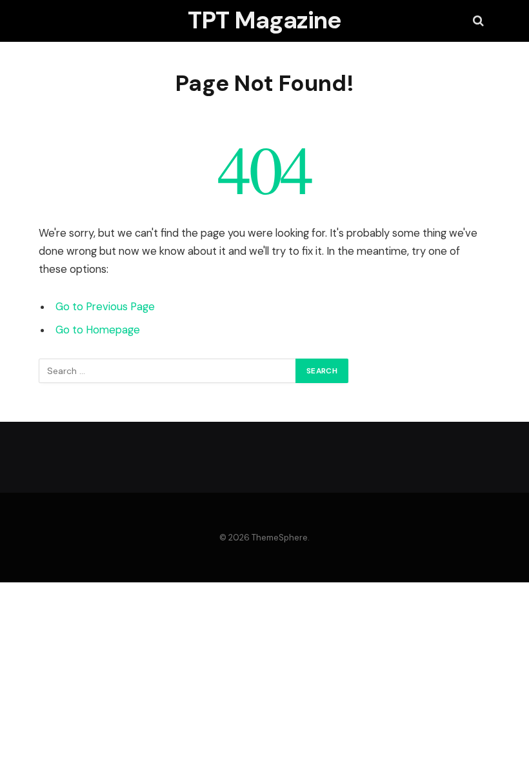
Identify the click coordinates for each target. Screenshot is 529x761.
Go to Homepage (97, 330)
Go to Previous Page (105, 306)
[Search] (477, 20)
